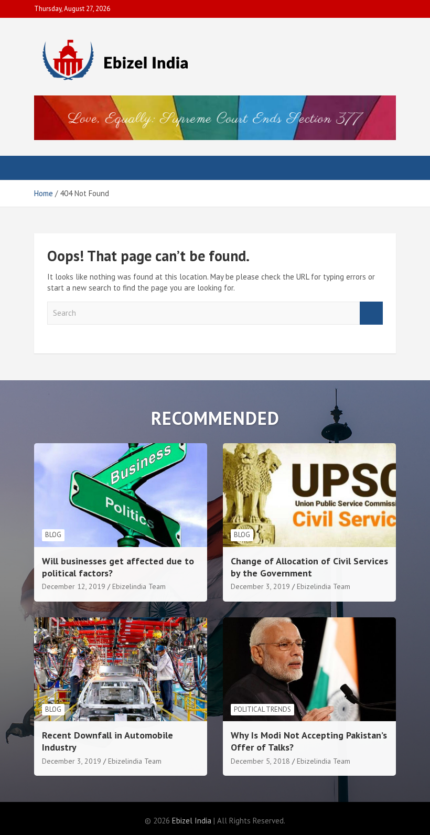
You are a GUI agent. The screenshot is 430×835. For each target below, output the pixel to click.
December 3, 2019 (260, 586)
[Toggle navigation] (47, 168)
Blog (53, 534)
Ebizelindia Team (139, 586)
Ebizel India (191, 821)
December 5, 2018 (260, 761)
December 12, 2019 (73, 586)
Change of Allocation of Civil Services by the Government (309, 567)
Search (371, 313)
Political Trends (262, 709)
